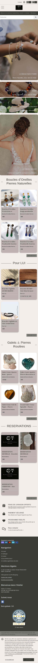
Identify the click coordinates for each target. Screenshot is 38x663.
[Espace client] (24, 2)
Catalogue (4, 554)
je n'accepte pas (9, 659)
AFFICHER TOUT (32, 255)
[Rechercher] (36, 17)
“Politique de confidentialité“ (15, 654)
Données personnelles (7, 580)
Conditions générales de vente (10, 561)
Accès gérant (32, 634)
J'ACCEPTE (28, 659)
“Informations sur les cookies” (24, 652)
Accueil (4, 551)
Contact (20, 2)
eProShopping (11, 634)
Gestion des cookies (6, 577)
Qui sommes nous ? (7, 558)
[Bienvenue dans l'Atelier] (19, 7)
